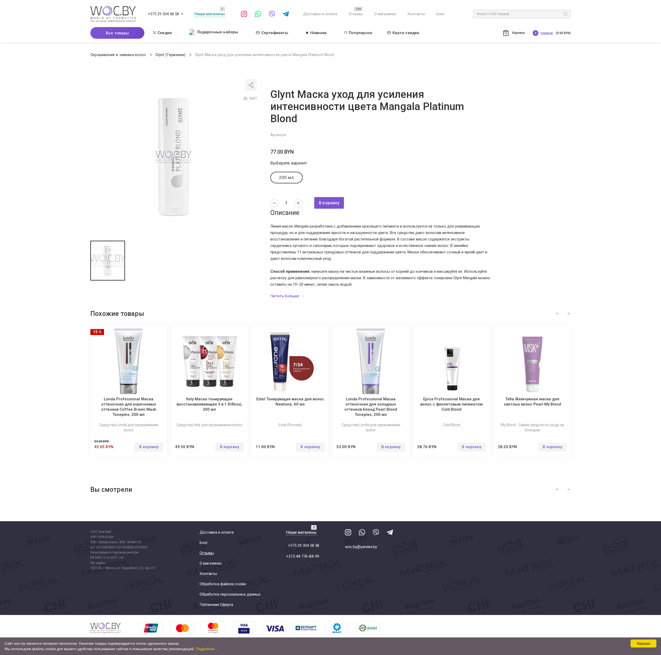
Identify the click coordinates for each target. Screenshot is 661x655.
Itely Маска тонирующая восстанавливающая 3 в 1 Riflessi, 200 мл (209, 404)
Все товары (117, 33)
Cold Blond (451, 425)
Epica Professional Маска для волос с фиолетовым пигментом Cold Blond (451, 404)
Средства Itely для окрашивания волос (209, 425)
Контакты (416, 14)
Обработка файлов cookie (223, 584)
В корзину (329, 202)
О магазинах (385, 14)
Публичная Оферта (216, 604)
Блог (440, 14)
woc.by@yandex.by (361, 546)
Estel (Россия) (290, 425)
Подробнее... (207, 649)
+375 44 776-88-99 (302, 556)
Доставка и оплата (320, 14)
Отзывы (356, 14)
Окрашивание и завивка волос (118, 54)
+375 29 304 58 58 (163, 14)
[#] (182, 13)
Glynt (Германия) (170, 54)
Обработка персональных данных (230, 594)
